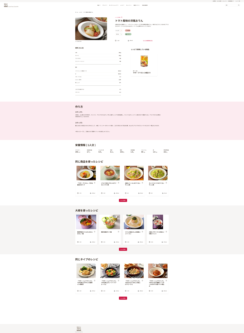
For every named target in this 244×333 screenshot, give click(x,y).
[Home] (11, 5)
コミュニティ (224, 1)
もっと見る (123, 200)
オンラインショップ (113, 5)
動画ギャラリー (137, 5)
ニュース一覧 (237, 1)
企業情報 (214, 1)
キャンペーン (128, 5)
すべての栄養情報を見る (148, 40)
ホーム (76, 12)
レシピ (121, 5)
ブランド (104, 5)
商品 (98, 5)
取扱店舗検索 (145, 5)
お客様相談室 (230, 1)
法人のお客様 (219, 1)
